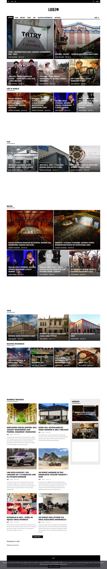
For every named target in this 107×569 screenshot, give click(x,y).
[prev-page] (93, 408)
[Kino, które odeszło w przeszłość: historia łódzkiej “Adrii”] (84, 159)
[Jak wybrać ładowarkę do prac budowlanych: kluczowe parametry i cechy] (53, 458)
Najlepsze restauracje (13, 545)
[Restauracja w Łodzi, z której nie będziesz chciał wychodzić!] (22, 503)
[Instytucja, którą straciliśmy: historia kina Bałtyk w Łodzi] (53, 159)
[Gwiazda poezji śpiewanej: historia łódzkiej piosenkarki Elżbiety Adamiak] (65, 102)
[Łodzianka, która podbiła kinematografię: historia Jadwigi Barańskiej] (53, 72)
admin (11, 434)
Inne (8, 434)
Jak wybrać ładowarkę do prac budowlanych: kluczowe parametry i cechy (53, 474)
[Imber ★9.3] (88, 357)
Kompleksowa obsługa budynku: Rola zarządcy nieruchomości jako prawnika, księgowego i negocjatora (22, 429)
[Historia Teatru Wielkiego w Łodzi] (22, 327)
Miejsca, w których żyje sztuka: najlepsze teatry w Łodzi (85, 413)
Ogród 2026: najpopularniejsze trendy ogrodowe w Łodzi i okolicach (53, 428)
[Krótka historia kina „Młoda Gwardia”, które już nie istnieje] (22, 159)
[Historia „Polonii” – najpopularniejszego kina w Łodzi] (77, 39)
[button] (93, 1)
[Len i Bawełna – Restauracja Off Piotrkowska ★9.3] (65, 357)
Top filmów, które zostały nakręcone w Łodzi (85, 431)
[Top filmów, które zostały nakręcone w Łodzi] (84, 72)
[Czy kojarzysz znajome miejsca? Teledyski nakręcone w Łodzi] (84, 263)
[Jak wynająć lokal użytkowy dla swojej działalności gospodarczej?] (53, 503)
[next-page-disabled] (95, 408)
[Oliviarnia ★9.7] (41, 357)
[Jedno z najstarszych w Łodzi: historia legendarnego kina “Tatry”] (30, 39)
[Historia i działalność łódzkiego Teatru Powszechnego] (53, 327)
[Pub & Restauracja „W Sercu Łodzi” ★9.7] (18, 357)
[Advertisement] (53, 128)
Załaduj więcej (37, 536)
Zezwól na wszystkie (54, 566)
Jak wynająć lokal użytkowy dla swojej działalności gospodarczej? (53, 518)
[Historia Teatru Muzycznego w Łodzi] (84, 327)
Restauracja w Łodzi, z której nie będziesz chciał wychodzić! (20, 518)
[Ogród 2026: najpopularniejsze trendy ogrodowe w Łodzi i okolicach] (53, 413)
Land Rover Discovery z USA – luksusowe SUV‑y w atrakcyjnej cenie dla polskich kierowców (21, 474)
